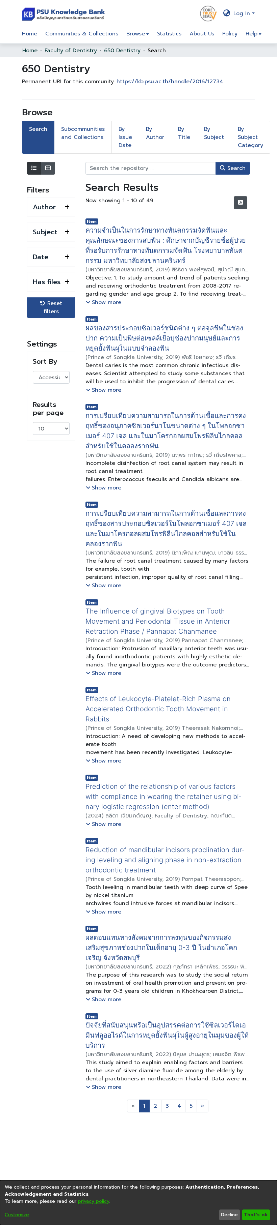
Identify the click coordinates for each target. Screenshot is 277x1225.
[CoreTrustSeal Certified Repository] (208, 13)
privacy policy (93, 1201)
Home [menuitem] (29, 34)
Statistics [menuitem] (169, 34)
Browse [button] (135, 34)
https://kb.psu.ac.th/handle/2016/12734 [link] (170, 82)
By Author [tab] (155, 133)
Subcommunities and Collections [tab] (83, 133)
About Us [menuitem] (202, 34)
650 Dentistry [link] (122, 51)
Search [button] (235, 168)
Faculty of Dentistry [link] (71, 51)
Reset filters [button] (53, 307)
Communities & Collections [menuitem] (81, 34)
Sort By (45, 361)
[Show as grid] (48, 168)
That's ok (256, 1214)
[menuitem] (137, 33)
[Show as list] (34, 168)
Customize (17, 1214)
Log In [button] (242, 13)
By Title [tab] (184, 133)
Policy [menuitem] (229, 34)
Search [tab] (38, 129)
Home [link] (29, 51)
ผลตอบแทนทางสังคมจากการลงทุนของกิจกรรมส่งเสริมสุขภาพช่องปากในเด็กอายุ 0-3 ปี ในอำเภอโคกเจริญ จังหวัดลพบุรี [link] (166, 937)
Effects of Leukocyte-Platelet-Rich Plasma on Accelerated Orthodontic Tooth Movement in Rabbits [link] (158, 699)
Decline (229, 1214)
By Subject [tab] (214, 133)
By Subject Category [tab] (250, 137)
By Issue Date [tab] (125, 137)
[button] (65, 13)
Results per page (48, 408)
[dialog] (138, 1202)
